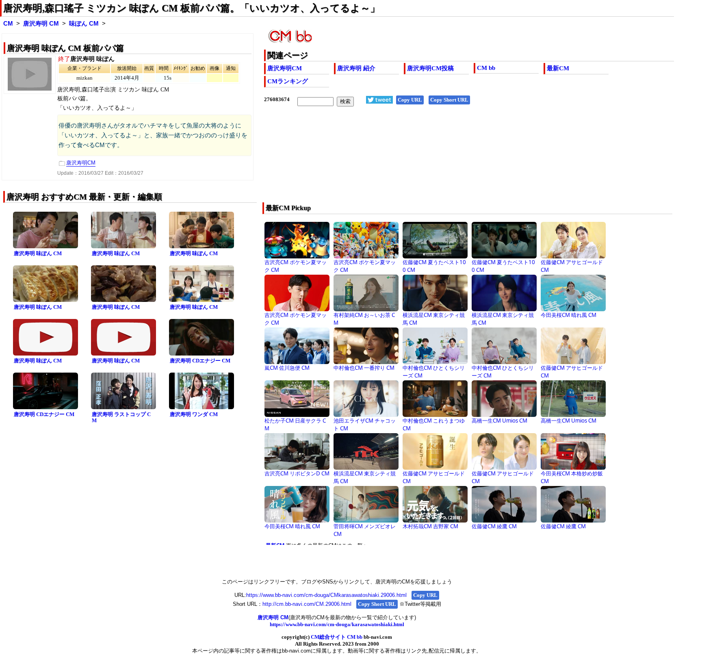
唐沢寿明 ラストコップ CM (121, 417)
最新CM (558, 68)
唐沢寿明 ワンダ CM (194, 414)
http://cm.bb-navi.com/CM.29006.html (306, 604)
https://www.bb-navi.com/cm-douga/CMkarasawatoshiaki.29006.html (326, 595)
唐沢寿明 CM (41, 23)
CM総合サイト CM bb (336, 637)
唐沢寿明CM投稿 (430, 68)
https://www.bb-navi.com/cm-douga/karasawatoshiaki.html (337, 624)
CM (8, 23)
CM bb (486, 68)
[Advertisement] (428, 159)
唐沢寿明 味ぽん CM (38, 253)
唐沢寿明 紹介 (356, 68)
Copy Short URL (449, 100)
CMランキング (287, 81)
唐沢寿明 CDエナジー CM (200, 361)
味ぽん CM (84, 23)
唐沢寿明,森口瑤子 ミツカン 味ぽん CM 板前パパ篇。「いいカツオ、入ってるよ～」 (191, 8)
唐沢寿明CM (284, 68)
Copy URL (410, 100)
